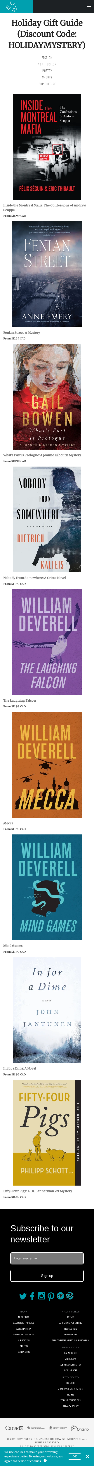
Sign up (47, 1276)
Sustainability (23, 1329)
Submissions (70, 1334)
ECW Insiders (70, 1370)
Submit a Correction (71, 1365)
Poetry (47, 71)
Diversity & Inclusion (24, 1334)
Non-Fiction (47, 64)
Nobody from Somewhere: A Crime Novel (34, 578)
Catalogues (70, 1353)
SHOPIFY (69, 1446)
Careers (23, 1346)
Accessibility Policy (23, 1323)
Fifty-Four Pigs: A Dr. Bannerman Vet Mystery (37, 1191)
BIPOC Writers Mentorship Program (70, 1340)
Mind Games (13, 946)
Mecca (8, 823)
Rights (70, 1395)
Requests (70, 1383)
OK (75, 1456)
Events (70, 1317)
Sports (47, 77)
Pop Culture (47, 84)
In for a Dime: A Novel (19, 1068)
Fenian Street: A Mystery (21, 333)
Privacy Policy (70, 1406)
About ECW (23, 1317)
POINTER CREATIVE (40, 1446)
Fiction (47, 58)
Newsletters (70, 1329)
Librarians (70, 1359)
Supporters (24, 1340)
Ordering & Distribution (70, 1389)
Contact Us (23, 1352)
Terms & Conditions (70, 1400)
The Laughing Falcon (19, 700)
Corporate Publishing (70, 1323)
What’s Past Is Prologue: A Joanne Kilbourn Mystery (42, 455)
